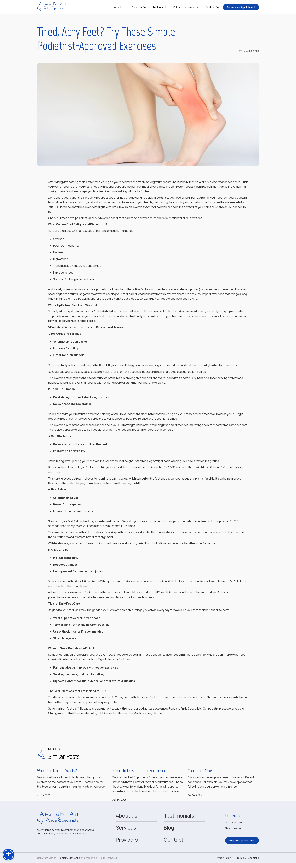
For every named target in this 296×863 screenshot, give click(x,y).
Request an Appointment (241, 7)
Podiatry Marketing (69, 857)
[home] (51, 7)
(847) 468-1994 (234, 822)
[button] (120, 7)
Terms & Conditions (248, 857)
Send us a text (234, 828)
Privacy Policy (223, 857)
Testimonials (160, 7)
